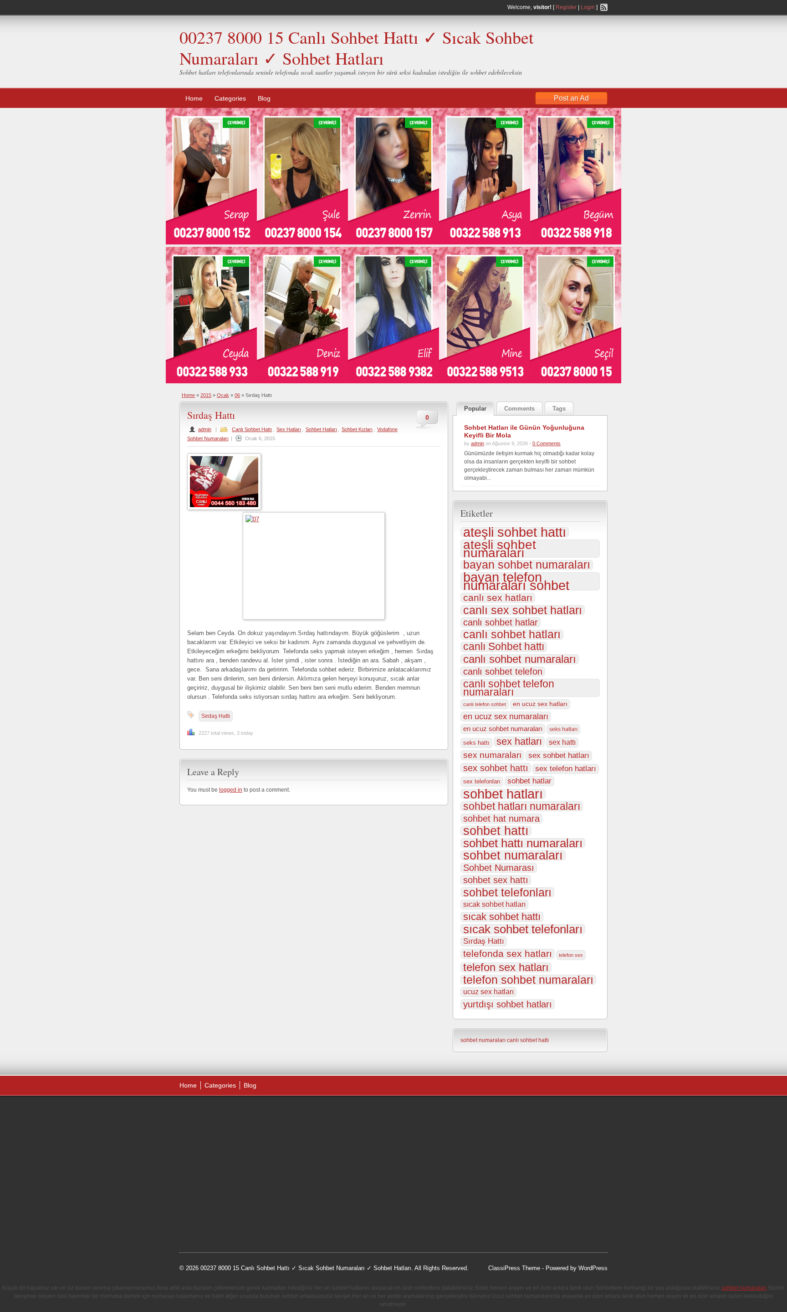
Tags (559, 408)
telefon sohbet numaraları (528, 980)
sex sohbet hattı (495, 768)
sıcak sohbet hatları (494, 904)
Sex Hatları (288, 429)
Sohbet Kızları (357, 429)
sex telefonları (482, 781)
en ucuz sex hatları (540, 704)
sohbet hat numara (501, 819)
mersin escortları (225, 1205)
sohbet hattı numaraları (523, 843)
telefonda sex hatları (507, 954)
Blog (264, 98)
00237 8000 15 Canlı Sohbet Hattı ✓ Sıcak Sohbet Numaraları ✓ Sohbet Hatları (356, 47)
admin (204, 429)
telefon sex (571, 955)
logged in (230, 790)
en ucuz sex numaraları (505, 716)
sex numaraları (492, 755)
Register (566, 7)
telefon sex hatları (506, 967)
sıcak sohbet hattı (502, 917)
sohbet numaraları (513, 855)
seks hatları (563, 729)
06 (237, 395)
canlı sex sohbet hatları (522, 610)
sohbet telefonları (507, 892)
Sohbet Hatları (321, 429)
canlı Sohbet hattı (503, 647)
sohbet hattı (496, 831)
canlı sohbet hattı (528, 1040)
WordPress (593, 1268)
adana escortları (249, 1113)
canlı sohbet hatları (512, 635)
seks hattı (476, 742)
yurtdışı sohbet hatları (507, 1004)
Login (588, 7)
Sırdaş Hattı (211, 415)
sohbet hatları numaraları (521, 806)
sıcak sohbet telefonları (523, 929)
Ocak (223, 395)
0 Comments (546, 443)
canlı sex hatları (497, 598)
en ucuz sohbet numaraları (502, 728)
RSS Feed (604, 7)
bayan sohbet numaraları (526, 565)
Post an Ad (571, 98)
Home (194, 98)
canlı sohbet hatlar (500, 622)
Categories (230, 98)
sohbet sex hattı (495, 880)
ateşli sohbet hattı (514, 532)
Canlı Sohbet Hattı (252, 429)
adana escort (205, 1113)
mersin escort (225, 1216)
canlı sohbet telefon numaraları (508, 688)
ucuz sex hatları (488, 992)
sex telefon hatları (565, 768)
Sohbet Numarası (498, 868)
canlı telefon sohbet (484, 704)
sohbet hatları (503, 794)
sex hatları (519, 742)
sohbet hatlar (529, 781)
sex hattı (562, 742)
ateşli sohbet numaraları (499, 548)
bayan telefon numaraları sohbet (516, 581)
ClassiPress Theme (514, 1268)
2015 (205, 395)
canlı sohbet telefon (502, 671)
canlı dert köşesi (224, 1182)
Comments (519, 408)
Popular (475, 408)
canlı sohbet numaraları (519, 659)
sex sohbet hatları (558, 755)
